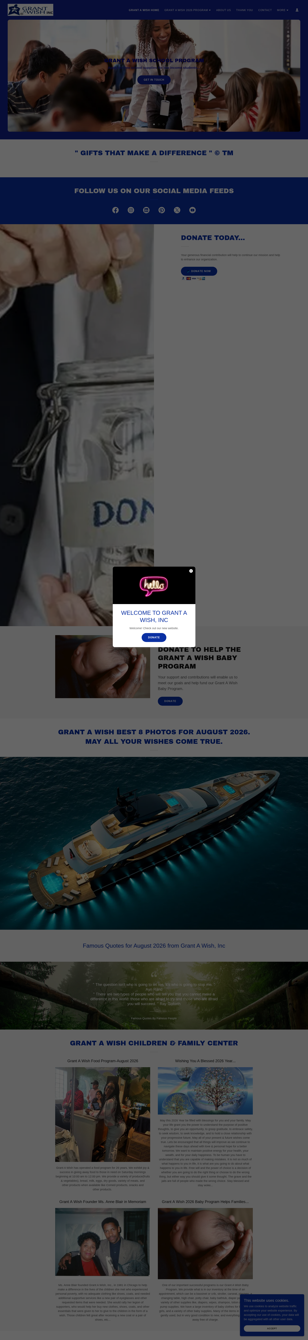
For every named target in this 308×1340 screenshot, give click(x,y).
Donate (154, 637)
